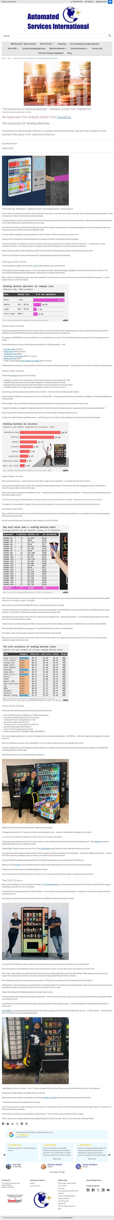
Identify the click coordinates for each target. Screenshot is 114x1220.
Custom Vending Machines (34, 48)
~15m (35, 266)
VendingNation (7, 1011)
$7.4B (71, 270)
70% (9, 848)
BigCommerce (48, 1218)
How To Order (46, 43)
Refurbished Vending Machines (12, 2)
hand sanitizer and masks (30, 361)
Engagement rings (10, 354)
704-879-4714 (77, 2)
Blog (70, 53)
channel (17, 865)
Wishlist (90, 2)
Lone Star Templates (66, 1218)
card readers (46, 848)
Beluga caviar (8, 351)
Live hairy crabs (9, 349)
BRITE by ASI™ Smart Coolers (23, 44)
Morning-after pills (10, 358)
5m (9, 270)
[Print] (12, 1124)
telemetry (98, 841)
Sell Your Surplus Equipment (51, 53)
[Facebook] (3, 1124)
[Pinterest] (26, 1124)
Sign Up (37, 1186)
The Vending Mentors (51, 884)
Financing (62, 44)
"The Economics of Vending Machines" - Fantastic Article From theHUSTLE (35, 58)
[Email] (8, 1124)
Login (31, 1186)
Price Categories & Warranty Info (84, 44)
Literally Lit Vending (50, 1097)
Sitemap (35, 1218)
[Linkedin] (22, 1124)
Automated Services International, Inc (34, 1132)
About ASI (12, 48)
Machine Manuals (57, 48)
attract (14, 375)
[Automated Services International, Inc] (11, 1134)
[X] (17, 1124)
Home (3, 58)
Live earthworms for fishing (13, 356)
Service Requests (79, 48)
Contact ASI (97, 48)
